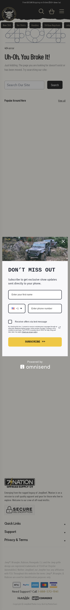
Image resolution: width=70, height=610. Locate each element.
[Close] (63, 241)
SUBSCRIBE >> (35, 341)
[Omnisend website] (35, 364)
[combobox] (16, 308)
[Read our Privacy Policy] (59, 327)
